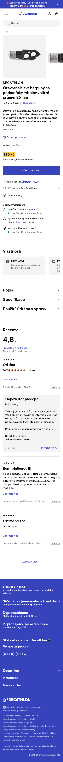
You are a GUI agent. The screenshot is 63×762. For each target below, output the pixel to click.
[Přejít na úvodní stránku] (28, 13)
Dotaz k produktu (16, 137)
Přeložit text (47, 447)
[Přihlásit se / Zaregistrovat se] (49, 13)
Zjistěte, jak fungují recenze (16, 351)
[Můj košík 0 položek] (56, 13)
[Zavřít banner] (57, 4)
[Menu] (6, 13)
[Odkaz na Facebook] (5, 654)
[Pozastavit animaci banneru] (53, 4)
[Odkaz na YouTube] (11, 654)
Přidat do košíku (31, 170)
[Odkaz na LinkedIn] (24, 654)
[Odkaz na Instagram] (18, 654)
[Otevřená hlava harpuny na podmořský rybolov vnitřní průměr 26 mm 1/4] (24, 56)
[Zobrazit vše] (4, 32)
